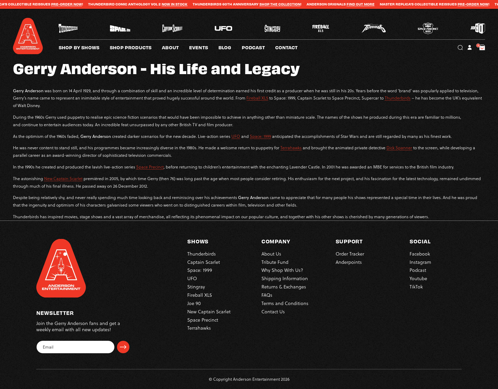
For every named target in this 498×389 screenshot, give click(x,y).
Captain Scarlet (203, 262)
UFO (235, 136)
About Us (271, 254)
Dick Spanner (399, 148)
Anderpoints (349, 262)
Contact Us (273, 311)
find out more (344, 4)
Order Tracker (350, 254)
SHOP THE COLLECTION (263, 4)
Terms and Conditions (284, 303)
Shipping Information (284, 278)
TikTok (416, 287)
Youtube (418, 278)
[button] (175, 47)
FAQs (266, 295)
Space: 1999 (260, 136)
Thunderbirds (398, 98)
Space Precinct (150, 167)
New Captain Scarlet (63, 178)
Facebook (420, 254)
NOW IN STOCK (158, 4)
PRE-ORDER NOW (50, 4)
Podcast (418, 270)
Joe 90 (194, 303)
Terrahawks (291, 148)
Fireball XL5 (257, 98)
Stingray (196, 287)
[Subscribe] (123, 347)
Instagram (420, 262)
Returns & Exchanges (283, 287)
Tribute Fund (274, 262)
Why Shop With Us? (282, 270)
